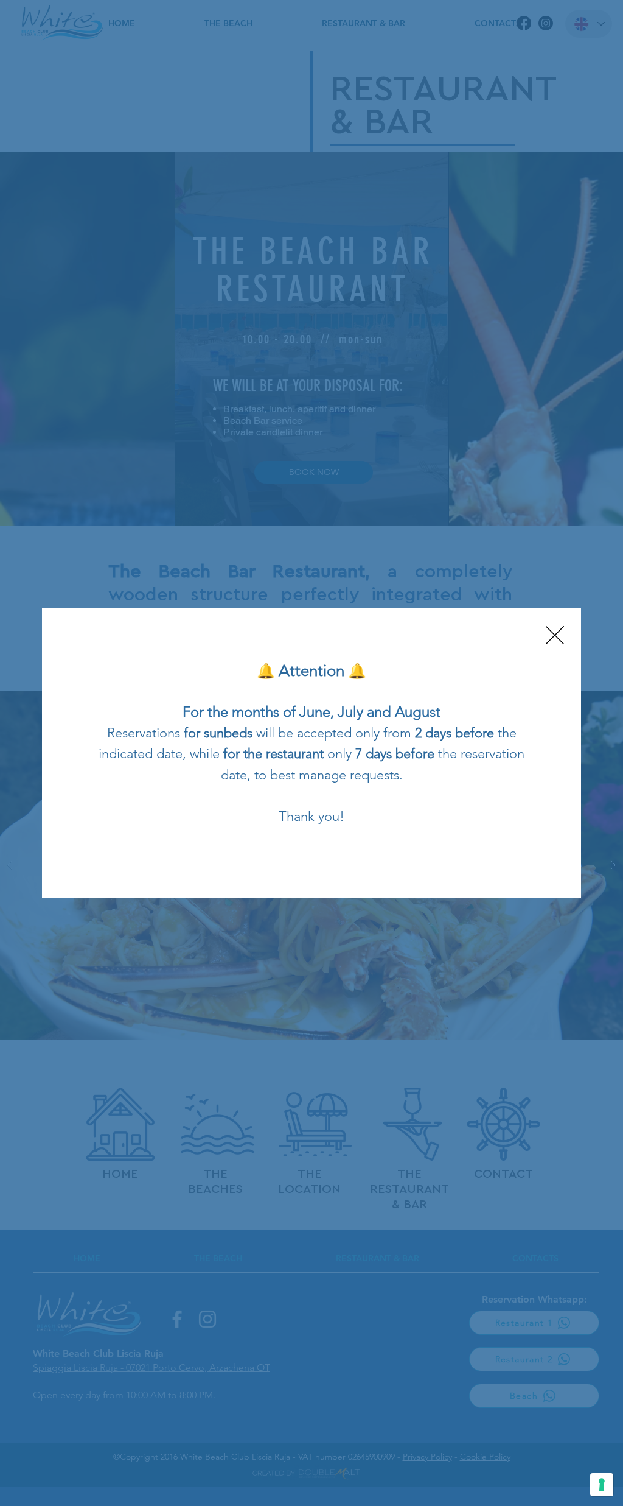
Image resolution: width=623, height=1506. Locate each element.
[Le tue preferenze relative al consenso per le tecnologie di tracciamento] (601, 1484)
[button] (555, 635)
